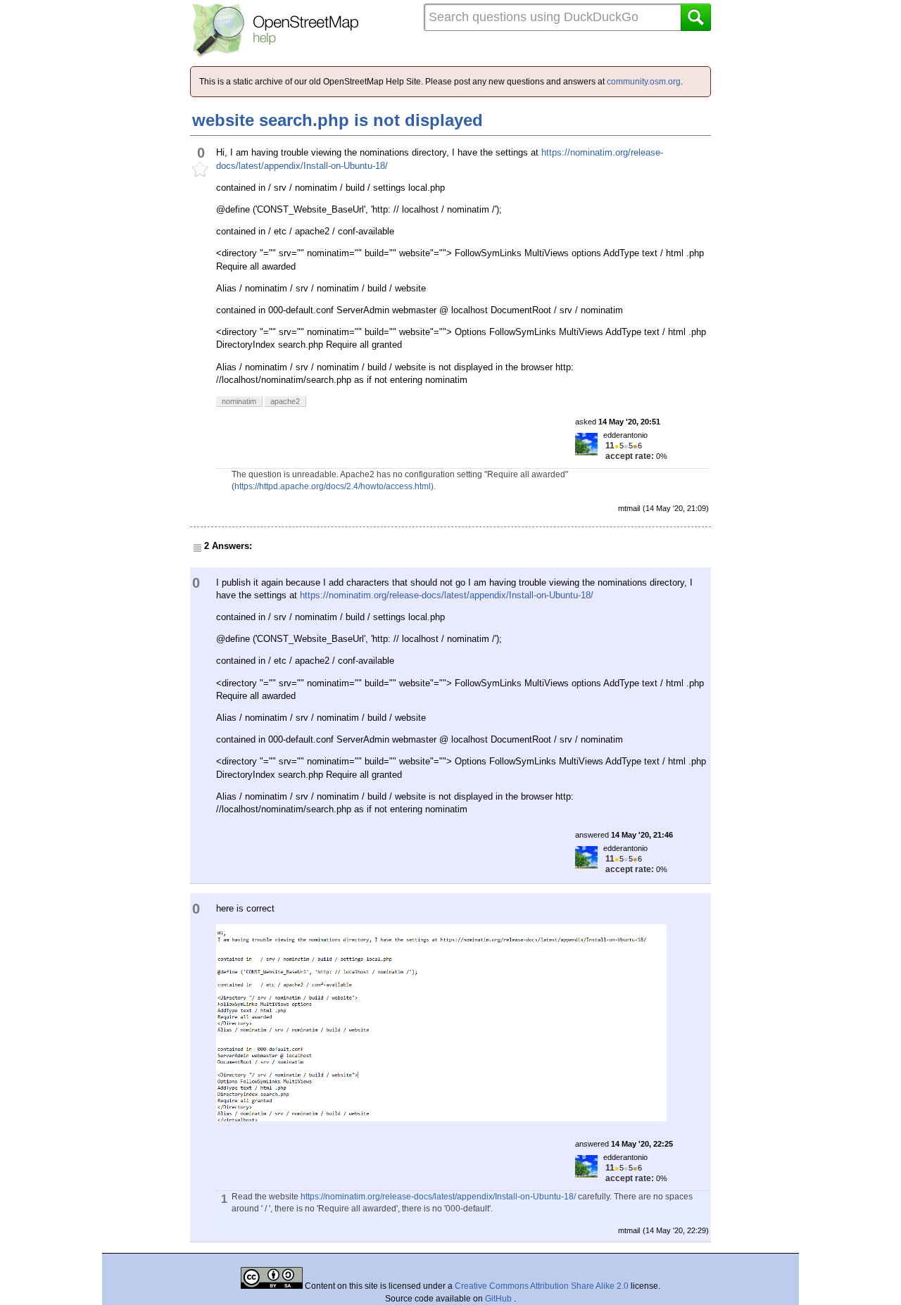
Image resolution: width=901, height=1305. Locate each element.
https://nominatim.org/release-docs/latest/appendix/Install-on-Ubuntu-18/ (446, 595)
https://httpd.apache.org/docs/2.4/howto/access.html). (335, 486)
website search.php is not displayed (337, 120)
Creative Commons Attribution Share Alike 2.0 (542, 1286)
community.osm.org (644, 82)
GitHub (499, 1299)
